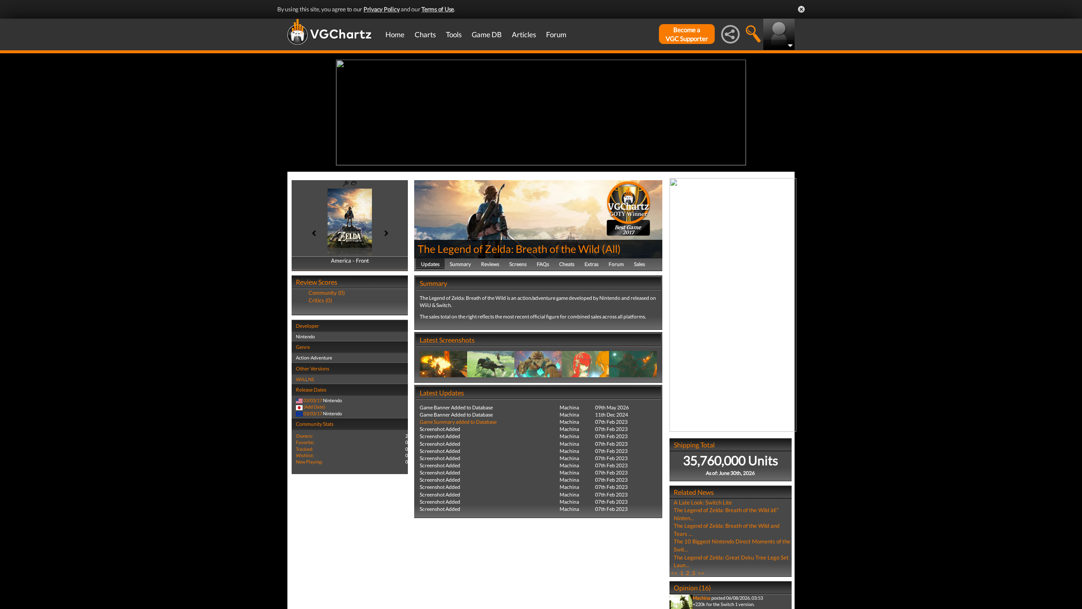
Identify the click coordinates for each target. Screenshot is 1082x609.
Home (394, 34)
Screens (518, 264)
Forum (556, 34)
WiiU (301, 379)
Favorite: (305, 442)
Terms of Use (437, 9)
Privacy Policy (381, 9)
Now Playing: (309, 461)
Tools (454, 34)
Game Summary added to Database (458, 422)
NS (311, 379)
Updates (430, 264)
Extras (591, 264)
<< (674, 573)
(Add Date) (314, 406)
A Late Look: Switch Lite (703, 502)
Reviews (490, 264)
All (611, 248)
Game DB (487, 34)
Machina (701, 598)
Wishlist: (305, 455)
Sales (639, 264)
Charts (425, 34)
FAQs (543, 264)
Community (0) (327, 292)
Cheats (566, 264)
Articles (524, 34)
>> (701, 573)
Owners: (304, 436)
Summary (460, 264)
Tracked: (304, 449)
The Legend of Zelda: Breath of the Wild (509, 248)
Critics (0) (320, 300)
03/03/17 (312, 400)
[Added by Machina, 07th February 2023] (443, 363)
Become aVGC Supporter (687, 34)
